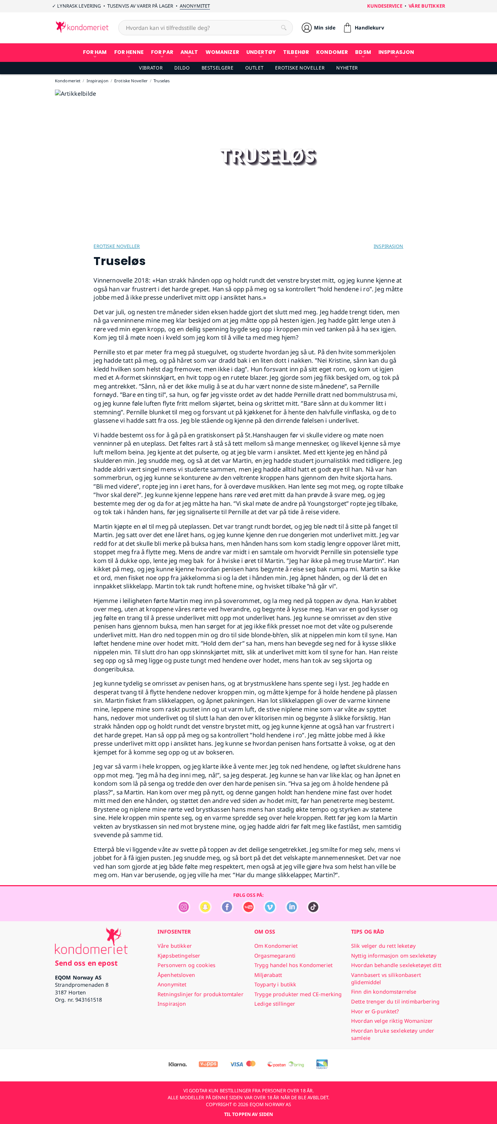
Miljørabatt (268, 974)
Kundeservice (384, 6)
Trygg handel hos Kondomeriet (293, 965)
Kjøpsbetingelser (179, 955)
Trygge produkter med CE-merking (298, 994)
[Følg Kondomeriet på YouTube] (248, 911)
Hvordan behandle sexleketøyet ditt (396, 965)
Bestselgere (218, 67)
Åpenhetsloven (176, 974)
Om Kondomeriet (276, 945)
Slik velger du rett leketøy (383, 945)
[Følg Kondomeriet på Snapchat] (205, 911)
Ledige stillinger (274, 1003)
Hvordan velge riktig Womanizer (392, 1020)
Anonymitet (195, 6)
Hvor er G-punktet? (375, 1011)
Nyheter (347, 67)
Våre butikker (427, 6)
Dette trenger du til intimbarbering (395, 1001)
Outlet (254, 67)
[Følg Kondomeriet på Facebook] (227, 911)
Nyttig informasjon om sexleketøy (394, 955)
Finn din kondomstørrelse (383, 991)
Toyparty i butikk (275, 984)
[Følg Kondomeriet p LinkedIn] (291, 911)
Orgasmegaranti (274, 955)
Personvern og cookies (186, 965)
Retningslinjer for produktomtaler (200, 994)
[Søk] (284, 27)
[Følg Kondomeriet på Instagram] (183, 911)
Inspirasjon (388, 246)
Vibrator (151, 67)
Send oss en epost (86, 963)
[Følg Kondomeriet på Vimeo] (270, 911)
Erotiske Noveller (300, 67)
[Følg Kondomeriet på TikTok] (313, 911)
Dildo (182, 67)
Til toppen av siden (248, 1114)
